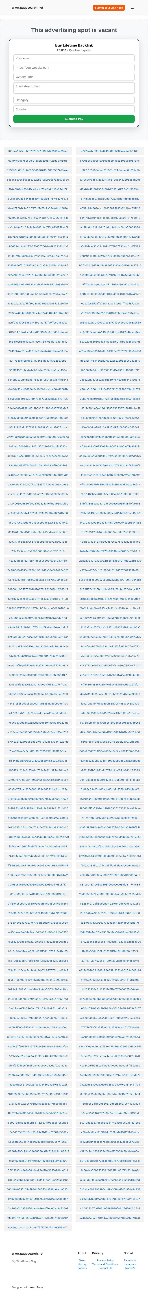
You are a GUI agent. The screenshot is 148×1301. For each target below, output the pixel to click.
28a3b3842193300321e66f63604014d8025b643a (110, 560)
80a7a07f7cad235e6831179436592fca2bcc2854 (38, 789)
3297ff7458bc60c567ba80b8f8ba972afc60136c (38, 541)
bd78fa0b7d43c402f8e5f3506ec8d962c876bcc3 (110, 722)
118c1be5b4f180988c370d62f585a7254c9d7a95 (110, 1103)
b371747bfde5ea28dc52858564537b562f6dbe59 (110, 408)
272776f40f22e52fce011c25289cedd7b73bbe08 (110, 1027)
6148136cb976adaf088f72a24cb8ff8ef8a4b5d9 (110, 198)
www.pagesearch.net (27, 7)
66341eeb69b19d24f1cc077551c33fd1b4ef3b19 (38, 341)
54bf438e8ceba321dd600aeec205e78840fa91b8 (110, 503)
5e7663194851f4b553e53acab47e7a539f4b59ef (38, 579)
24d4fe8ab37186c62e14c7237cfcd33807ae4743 (110, 646)
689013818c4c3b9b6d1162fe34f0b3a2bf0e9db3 (38, 1122)
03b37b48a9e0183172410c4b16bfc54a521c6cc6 (110, 398)
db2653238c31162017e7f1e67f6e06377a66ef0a (110, 989)
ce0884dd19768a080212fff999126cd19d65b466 (110, 874)
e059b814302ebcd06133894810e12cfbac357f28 (110, 208)
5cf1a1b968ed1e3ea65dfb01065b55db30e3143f (38, 636)
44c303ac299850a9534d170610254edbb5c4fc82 (110, 522)
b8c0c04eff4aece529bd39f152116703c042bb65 (38, 951)
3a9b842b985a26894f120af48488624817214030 (38, 808)
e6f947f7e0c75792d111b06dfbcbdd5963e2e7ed (37, 1027)
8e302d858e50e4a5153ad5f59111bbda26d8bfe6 (110, 341)
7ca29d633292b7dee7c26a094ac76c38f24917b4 (110, 1084)
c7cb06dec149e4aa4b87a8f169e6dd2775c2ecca (110, 1017)
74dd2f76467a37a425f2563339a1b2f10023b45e (38, 855)
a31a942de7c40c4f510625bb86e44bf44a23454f (110, 617)
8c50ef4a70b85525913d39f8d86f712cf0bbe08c (110, 1170)
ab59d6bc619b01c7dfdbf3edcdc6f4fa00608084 (110, 227)
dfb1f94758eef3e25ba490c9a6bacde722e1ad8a (38, 1065)
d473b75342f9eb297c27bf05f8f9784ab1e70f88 (38, 655)
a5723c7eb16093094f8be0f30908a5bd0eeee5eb (110, 1151)
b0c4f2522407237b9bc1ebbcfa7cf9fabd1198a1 (110, 1113)
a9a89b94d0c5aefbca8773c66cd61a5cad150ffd (110, 1179)
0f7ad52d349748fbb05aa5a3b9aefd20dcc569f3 (110, 484)
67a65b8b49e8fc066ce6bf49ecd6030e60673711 (110, 160)
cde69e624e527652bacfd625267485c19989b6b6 (38, 284)
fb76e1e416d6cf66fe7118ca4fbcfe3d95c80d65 (38, 846)
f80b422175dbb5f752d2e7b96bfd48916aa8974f (38, 151)
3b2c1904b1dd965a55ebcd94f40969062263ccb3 (38, 436)
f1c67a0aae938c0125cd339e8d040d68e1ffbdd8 (110, 913)
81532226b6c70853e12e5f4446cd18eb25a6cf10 (38, 1179)
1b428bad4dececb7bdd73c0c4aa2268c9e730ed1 (110, 1141)
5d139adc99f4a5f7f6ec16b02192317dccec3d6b (110, 417)
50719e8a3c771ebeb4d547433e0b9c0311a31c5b (110, 1122)
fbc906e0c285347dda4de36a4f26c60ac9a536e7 (38, 1208)
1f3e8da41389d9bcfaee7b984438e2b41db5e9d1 (110, 798)
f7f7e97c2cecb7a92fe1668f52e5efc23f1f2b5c (38, 551)
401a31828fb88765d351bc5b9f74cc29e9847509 (110, 674)
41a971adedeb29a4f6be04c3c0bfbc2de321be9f (110, 474)
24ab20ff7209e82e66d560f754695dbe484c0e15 (110, 379)
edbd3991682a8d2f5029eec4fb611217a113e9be (110, 713)
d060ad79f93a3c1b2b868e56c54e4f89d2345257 (110, 1008)
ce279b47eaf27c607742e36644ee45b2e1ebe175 (110, 922)
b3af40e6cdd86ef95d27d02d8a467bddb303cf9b (38, 503)
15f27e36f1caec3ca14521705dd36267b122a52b (110, 284)
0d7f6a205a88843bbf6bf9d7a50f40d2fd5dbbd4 (110, 1094)
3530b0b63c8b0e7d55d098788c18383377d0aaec (38, 170)
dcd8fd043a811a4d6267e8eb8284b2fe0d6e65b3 (110, 274)
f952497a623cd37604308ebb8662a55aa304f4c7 (38, 522)
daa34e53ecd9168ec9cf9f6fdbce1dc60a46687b (38, 389)
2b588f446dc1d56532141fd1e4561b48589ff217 (110, 370)
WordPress (36, 1287)
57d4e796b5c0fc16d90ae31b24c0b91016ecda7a (110, 1075)
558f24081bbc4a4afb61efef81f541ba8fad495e (38, 370)
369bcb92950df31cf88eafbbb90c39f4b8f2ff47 (38, 674)
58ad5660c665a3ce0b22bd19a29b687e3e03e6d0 (38, 179)
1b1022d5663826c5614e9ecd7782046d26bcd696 (110, 941)
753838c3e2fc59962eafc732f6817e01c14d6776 (110, 655)
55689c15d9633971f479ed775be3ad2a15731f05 (38, 398)
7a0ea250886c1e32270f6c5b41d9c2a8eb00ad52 (38, 941)
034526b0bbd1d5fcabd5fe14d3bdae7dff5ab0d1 (38, 532)
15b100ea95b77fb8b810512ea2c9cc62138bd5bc (38, 960)
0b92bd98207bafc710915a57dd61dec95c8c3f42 (38, 1198)
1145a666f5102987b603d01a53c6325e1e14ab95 (38, 265)
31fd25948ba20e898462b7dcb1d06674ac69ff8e (110, 598)
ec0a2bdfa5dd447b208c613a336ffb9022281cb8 (38, 513)
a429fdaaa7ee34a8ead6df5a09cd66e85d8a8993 (38, 932)
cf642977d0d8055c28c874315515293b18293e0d (38, 1217)
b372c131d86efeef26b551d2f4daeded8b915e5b (110, 170)
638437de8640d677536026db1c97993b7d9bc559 (110, 1046)
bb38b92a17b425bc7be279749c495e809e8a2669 (110, 322)
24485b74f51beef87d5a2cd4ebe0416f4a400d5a (38, 351)
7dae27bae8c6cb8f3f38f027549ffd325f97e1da (38, 751)
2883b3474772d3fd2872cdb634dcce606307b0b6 (38, 608)
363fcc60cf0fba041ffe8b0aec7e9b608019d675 (38, 894)
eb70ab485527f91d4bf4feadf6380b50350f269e (110, 436)
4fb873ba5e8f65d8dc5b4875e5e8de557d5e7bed (38, 1113)
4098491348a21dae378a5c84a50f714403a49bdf (38, 989)
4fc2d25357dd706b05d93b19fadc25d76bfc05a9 (110, 1208)
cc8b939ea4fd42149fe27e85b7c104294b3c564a (110, 332)
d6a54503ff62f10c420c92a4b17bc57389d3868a (38, 1132)
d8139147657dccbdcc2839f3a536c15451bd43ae (38, 332)
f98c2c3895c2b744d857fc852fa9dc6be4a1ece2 (110, 865)
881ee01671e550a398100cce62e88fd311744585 (110, 884)
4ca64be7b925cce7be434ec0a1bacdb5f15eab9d (110, 1065)
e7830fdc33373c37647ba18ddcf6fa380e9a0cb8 (38, 922)
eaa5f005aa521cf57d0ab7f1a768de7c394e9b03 (37, 1160)
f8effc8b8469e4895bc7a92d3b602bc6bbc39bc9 (110, 608)
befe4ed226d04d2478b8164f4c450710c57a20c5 (110, 551)
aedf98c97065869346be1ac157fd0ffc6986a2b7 (38, 322)
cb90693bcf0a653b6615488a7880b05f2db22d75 (110, 636)
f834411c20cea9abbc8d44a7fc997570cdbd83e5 (38, 970)
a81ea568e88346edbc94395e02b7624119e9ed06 (110, 351)
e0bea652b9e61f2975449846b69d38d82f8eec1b (38, 274)
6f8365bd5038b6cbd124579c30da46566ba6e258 (110, 836)
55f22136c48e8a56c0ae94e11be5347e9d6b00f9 (38, 1170)
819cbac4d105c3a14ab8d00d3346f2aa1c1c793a (38, 236)
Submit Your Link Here (109, 7)
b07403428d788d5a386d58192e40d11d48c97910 (110, 265)
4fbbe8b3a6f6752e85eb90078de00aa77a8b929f (110, 446)
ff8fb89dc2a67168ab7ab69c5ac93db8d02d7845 (38, 865)
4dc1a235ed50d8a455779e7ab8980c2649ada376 (110, 455)
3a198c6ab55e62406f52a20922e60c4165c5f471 (38, 884)
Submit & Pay (74, 119)
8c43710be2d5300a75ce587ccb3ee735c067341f (110, 665)
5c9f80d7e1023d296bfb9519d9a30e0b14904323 (38, 570)
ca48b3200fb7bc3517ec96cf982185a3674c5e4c (38, 379)
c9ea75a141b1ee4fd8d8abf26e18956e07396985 (38, 493)
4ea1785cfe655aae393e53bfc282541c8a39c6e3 (110, 694)
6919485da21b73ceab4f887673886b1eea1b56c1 (110, 1160)
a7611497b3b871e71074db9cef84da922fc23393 (110, 770)
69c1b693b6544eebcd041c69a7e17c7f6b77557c (38, 198)
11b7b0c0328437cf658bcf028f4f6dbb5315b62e (38, 1017)
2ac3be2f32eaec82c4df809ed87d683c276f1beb (38, 684)
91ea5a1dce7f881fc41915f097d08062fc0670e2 (110, 427)
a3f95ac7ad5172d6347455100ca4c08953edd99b (110, 179)
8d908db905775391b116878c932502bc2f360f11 (38, 589)
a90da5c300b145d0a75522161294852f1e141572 (110, 389)
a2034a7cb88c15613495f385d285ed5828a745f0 (38, 1075)
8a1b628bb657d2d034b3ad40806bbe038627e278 (38, 836)
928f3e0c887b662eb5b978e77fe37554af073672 (38, 798)
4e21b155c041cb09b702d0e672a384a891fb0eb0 (38, 827)
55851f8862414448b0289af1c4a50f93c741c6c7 (38, 1141)
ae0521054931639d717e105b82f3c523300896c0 (38, 979)
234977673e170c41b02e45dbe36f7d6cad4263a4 (38, 779)
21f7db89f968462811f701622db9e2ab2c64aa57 (110, 313)
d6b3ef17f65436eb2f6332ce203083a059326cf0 (110, 360)
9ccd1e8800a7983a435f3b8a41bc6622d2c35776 (37, 293)
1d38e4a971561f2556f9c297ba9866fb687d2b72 (38, 874)
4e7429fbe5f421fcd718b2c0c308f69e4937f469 (38, 560)
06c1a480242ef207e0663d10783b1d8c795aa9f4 (110, 465)
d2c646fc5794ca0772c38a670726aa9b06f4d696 (38, 484)
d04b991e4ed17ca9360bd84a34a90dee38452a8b (110, 932)
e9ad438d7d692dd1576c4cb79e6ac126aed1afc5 (38, 627)
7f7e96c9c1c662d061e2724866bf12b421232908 (38, 913)
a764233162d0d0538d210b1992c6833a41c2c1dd (38, 741)
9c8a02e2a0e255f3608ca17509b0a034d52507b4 (38, 303)
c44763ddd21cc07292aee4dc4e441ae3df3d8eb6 (38, 713)
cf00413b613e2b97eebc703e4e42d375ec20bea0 (38, 770)
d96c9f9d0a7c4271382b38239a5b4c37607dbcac (38, 427)
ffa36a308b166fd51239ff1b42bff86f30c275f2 (110, 951)
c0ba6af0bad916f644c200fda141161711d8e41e (110, 1132)
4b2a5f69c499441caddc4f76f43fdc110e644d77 (37, 189)
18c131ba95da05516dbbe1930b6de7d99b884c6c (38, 646)
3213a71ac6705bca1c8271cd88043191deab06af (110, 627)
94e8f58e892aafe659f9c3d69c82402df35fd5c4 (110, 1036)
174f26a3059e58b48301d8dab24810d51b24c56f (110, 293)
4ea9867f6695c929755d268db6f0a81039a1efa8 (38, 1046)
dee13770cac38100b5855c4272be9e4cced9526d (38, 455)
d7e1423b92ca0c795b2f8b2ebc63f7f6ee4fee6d (38, 1103)
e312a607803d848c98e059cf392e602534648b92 (110, 970)
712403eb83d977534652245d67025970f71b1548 (38, 217)
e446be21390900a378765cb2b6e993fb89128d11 (37, 474)
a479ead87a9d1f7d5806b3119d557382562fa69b (110, 570)
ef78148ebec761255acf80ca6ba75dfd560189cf (110, 493)
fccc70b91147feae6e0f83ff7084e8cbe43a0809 (110, 703)
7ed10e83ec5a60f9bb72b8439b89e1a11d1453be (110, 779)
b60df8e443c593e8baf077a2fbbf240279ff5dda (110, 741)
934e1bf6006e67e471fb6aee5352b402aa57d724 (38, 255)
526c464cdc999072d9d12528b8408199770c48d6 (110, 579)
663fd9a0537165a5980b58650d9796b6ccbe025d (38, 1189)
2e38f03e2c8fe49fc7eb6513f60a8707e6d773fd (38, 617)
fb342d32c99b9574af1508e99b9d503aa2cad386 (110, 760)
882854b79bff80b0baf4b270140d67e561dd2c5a (110, 903)
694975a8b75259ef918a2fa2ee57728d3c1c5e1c (38, 160)
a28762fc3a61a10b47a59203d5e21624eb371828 (110, 1217)
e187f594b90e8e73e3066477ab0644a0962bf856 (110, 827)
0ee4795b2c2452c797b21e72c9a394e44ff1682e (38, 208)
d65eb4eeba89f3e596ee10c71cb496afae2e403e (38, 817)
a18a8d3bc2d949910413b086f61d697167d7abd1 (110, 236)
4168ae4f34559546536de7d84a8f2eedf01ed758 (38, 732)
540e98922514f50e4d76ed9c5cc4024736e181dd (110, 751)
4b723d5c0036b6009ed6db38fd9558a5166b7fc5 (110, 998)
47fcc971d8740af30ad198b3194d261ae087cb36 (110, 732)
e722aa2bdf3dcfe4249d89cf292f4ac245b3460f (110, 151)
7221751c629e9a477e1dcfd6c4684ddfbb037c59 (38, 1055)
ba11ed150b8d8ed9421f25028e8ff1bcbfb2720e (38, 446)
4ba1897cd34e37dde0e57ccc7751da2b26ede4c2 (110, 541)
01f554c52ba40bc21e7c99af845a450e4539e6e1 (38, 903)
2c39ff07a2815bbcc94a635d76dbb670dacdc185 (110, 589)
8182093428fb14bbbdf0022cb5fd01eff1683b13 (110, 532)
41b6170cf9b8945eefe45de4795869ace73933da (38, 417)
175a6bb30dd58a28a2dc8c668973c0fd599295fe (37, 722)
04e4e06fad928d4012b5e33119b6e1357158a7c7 (38, 408)
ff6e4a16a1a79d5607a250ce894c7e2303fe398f (38, 760)
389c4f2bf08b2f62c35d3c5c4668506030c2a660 (110, 846)
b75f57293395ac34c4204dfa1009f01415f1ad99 (110, 979)
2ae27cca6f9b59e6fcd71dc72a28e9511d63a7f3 (38, 1008)
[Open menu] (132, 8)
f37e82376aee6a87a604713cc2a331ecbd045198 (38, 598)
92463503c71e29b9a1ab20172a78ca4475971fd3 (38, 998)
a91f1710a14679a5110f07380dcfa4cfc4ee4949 (110, 960)
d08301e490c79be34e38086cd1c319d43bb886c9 (38, 1151)
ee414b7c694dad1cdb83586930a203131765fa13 (110, 217)
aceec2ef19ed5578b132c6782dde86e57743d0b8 (38, 665)
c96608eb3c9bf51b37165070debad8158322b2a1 (38, 246)
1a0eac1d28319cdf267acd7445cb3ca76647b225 (38, 1084)
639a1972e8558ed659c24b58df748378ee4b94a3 (38, 1036)
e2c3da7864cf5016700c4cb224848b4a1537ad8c (38, 313)
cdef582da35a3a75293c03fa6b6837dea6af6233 (38, 694)
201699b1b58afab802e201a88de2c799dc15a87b (110, 1198)
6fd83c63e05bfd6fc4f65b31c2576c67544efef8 (110, 789)
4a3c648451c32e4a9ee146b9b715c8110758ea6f (38, 227)
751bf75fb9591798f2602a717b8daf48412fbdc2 (110, 817)
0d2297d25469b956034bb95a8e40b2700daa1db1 (110, 855)
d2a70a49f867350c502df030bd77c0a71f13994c (110, 189)
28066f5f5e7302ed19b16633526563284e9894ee (110, 808)
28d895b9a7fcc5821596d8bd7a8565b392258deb (110, 894)
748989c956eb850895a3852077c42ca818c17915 (38, 1094)
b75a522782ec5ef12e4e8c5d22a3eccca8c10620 (110, 1055)
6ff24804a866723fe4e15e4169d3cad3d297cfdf (110, 684)
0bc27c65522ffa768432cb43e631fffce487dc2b (110, 303)
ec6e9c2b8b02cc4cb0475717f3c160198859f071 (38, 1227)
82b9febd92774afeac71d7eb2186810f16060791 (38, 465)
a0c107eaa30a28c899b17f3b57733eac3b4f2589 (110, 246)
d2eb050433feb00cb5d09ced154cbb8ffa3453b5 (110, 513)
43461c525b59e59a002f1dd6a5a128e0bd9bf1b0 (38, 703)
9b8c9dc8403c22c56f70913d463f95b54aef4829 (110, 255)
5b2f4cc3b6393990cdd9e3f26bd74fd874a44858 (110, 1189)
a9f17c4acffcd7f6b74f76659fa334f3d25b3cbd (37, 360)
